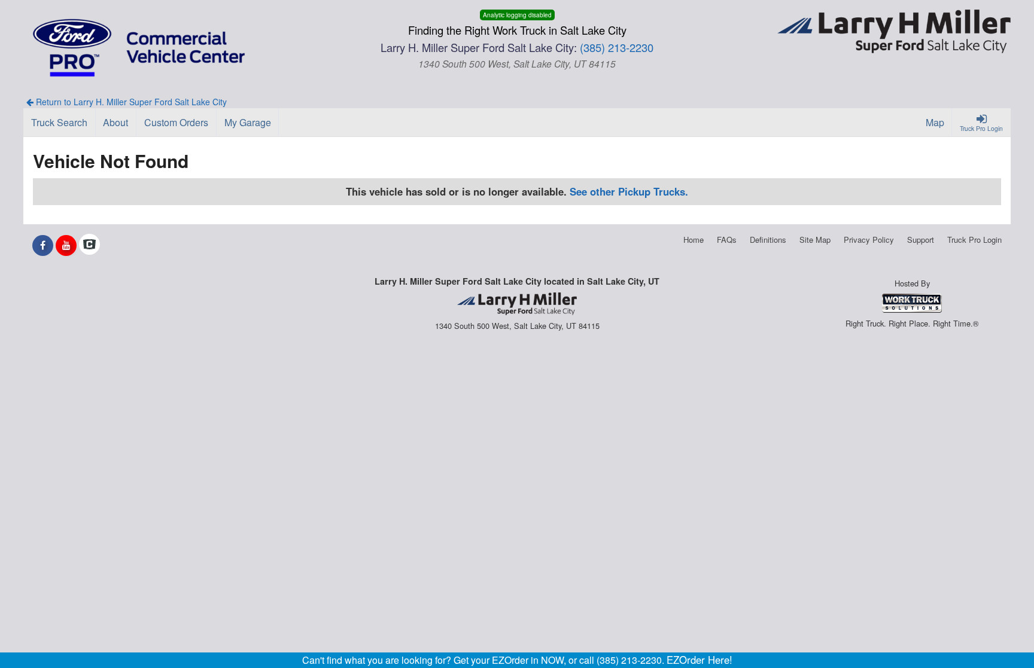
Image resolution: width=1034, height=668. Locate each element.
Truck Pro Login (974, 239)
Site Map (815, 239)
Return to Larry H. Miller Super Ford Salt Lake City (130, 102)
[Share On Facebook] (42, 245)
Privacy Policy (869, 239)
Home (693, 239)
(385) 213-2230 (616, 47)
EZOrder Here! (699, 659)
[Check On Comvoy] (89, 245)
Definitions (768, 239)
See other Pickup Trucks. (629, 191)
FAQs (727, 239)
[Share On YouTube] (66, 245)
